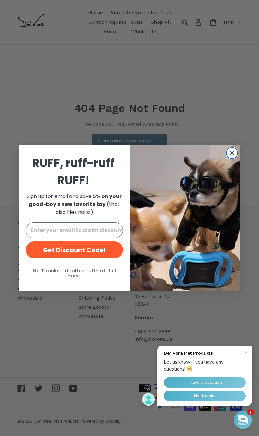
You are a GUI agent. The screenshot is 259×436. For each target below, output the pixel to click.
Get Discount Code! (74, 250)
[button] (243, 420)
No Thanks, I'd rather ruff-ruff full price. (74, 273)
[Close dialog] (232, 153)
